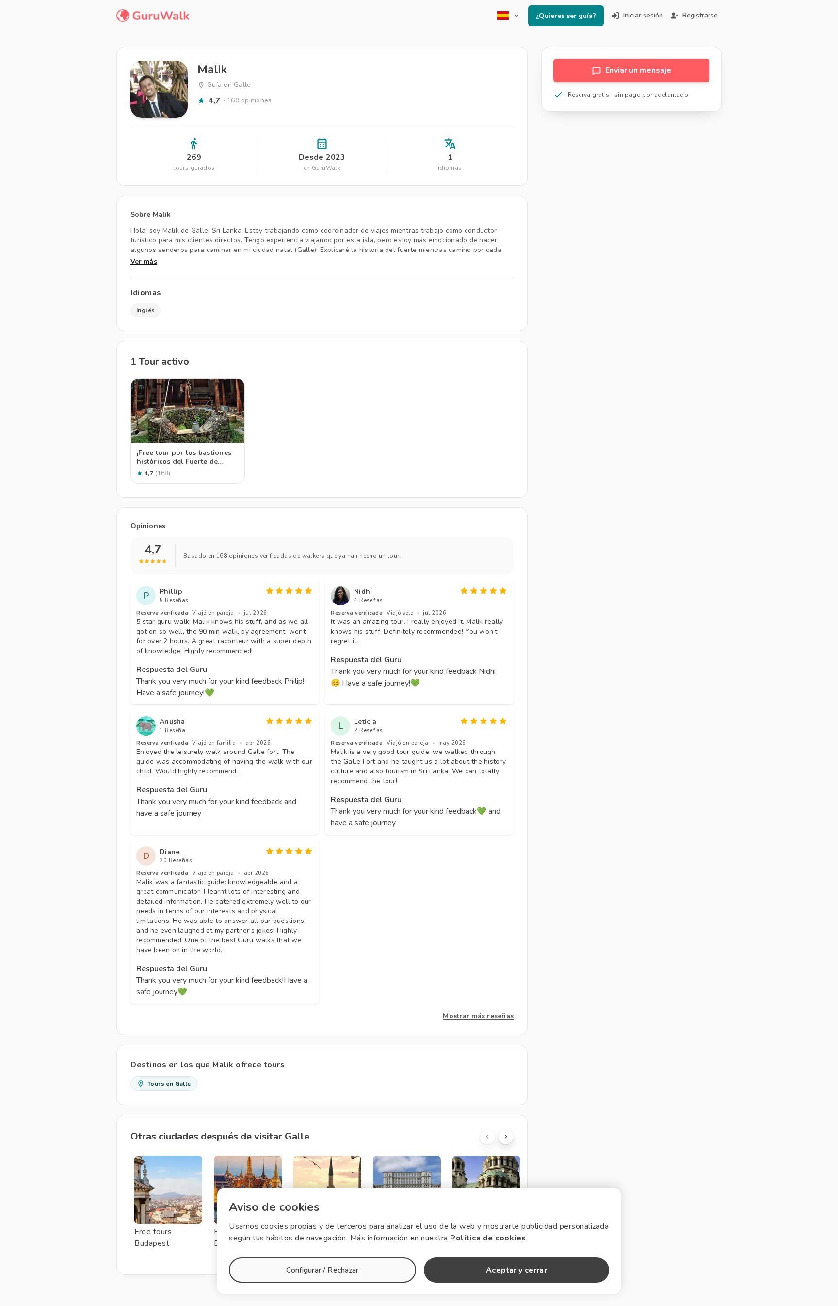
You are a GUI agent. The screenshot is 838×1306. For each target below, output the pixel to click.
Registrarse (700, 15)
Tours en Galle (169, 1084)
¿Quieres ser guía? (566, 15)
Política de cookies (488, 1238)
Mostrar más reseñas (478, 1016)
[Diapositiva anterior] (487, 1136)
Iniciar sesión (643, 15)
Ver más (143, 261)
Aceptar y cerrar (516, 1270)
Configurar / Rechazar (322, 1270)
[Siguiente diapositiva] (506, 1136)
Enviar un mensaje (638, 70)
